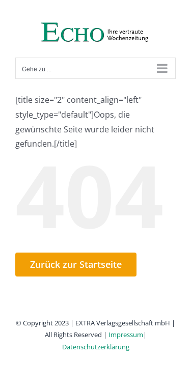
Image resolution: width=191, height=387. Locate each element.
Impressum (125, 334)
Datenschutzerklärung (95, 346)
